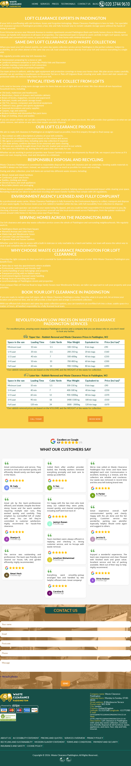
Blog (95, 3)
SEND (65, 683)
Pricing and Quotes (51, 738)
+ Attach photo (9, 676)
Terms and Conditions (79, 742)
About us (6, 738)
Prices (55, 3)
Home (35, 3)
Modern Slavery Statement (50, 742)
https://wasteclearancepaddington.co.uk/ (108, 719)
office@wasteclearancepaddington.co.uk (108, 715)
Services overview (74, 738)
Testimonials (68, 3)
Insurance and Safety (13, 746)
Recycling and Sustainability (16, 742)
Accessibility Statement (26, 738)
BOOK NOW (95, 419)
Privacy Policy (95, 738)
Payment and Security (105, 742)
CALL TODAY (36, 419)
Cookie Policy (34, 746)
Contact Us (84, 3)
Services (45, 3)
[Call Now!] (115, 4)
